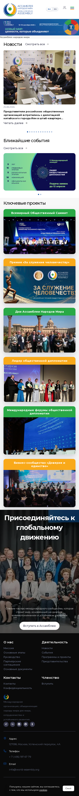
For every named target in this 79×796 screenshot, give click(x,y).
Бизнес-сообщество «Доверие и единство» (39, 464)
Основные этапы (14, 652)
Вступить (47, 683)
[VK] (12, 724)
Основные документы (18, 669)
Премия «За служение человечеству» (39, 262)
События (47, 652)
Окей (68, 788)
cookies (43, 790)
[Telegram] (6, 724)
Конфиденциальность (18, 688)
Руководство (12, 657)
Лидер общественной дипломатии (39, 360)
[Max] (25, 724)
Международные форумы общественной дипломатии (39, 411)
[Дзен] (19, 724)
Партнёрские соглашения (12, 663)
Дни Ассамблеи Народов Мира (39, 311)
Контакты (10, 683)
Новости (47, 648)
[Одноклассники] (32, 724)
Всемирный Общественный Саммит (39, 213)
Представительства (55, 661)
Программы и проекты (56, 657)
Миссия (9, 648)
